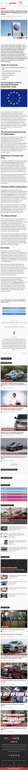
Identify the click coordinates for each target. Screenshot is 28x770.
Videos (23, 405)
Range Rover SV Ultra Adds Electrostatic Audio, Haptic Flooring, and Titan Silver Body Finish (12, 433)
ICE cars (2, 171)
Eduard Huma (4, 631)
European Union (8, 300)
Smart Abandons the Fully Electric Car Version (14, 326)
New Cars (10, 453)
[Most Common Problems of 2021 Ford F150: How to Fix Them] (14, 671)
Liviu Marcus (4, 16)
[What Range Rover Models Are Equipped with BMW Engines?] (4, 577)
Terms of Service (20, 767)
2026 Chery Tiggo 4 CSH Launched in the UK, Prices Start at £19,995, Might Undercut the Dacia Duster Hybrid (14, 457)
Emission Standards (21, 299)
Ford (2, 677)
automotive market (18, 282)
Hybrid (6, 453)
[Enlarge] (25, 91)
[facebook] (14, 488)
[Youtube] (14, 500)
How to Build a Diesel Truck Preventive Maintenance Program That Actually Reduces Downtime (14, 657)
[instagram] (14, 497)
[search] (26, 3)
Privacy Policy (12, 767)
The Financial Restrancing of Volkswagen (11, 71)
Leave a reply (6, 358)
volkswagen (22, 300)
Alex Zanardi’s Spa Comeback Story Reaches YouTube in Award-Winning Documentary (12, 409)
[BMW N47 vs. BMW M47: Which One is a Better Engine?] (14, 694)
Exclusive (11, 405)
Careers (9, 765)
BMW (2, 380)
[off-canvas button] (1, 3)
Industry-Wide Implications (8, 75)
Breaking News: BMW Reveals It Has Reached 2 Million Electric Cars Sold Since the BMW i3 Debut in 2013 (14, 385)
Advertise (19, 765)
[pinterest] (14, 494)
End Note (4, 79)
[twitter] (14, 491)
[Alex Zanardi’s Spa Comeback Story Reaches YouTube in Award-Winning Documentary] (14, 398)
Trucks (3, 654)
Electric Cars (7, 380)
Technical (6, 677)
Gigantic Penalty (16, 300)
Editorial (14, 765)
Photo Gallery (22, 428)
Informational (10, 567)
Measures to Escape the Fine (8, 73)
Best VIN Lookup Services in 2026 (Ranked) (12, 569)
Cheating (15, 299)
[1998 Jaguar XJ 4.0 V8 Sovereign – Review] (4, 589)
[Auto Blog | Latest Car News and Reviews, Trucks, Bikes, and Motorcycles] (11, 738)
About (3, 765)
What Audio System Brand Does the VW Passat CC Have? (14, 322)
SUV (2, 429)
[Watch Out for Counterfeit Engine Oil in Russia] (14, 619)
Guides (3, 517)
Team (6, 765)
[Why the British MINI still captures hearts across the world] (4, 583)
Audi (10, 162)
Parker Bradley (5, 411)
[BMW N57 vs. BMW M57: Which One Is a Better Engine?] (4, 595)
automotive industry (8, 299)
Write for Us (24, 765)
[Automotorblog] (14, 3)
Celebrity (7, 405)
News (4, 8)
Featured (16, 405)
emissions (3, 300)
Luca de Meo (10, 194)
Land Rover (4, 428)
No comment (19, 16)
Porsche (14, 162)
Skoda (7, 162)
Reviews (15, 567)
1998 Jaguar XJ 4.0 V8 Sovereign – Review (17, 587)
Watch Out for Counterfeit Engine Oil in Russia (12, 629)
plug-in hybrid (4, 168)
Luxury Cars (13, 428)
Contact (7, 767)
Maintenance (15, 654)
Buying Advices (8, 517)
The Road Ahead (5, 77)
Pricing (17, 453)
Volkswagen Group (5, 302)
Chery (3, 453)
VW (1, 8)
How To (10, 654)
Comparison (4, 567)
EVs (17, 264)
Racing (3, 405)
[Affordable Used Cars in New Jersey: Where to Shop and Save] (14, 516)
